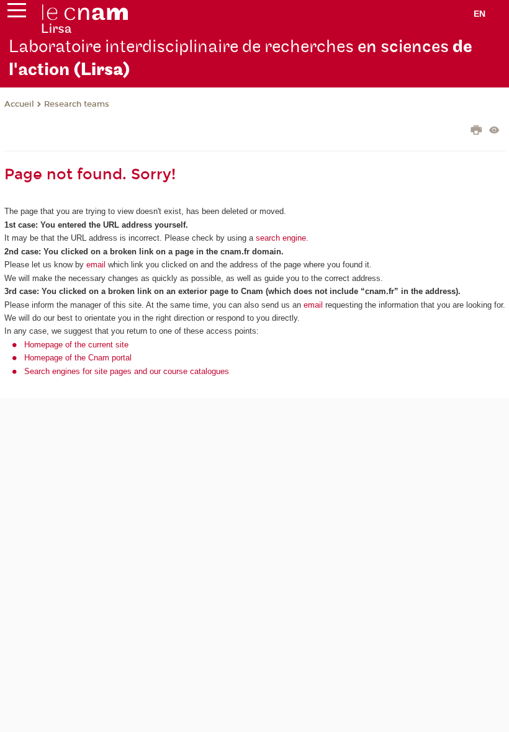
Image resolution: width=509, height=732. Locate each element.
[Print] (476, 131)
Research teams (76, 104)
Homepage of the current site (76, 344)
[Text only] (494, 131)
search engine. (281, 238)
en (479, 14)
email (96, 264)
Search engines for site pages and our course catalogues (126, 371)
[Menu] (17, 13)
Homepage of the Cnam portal (78, 357)
